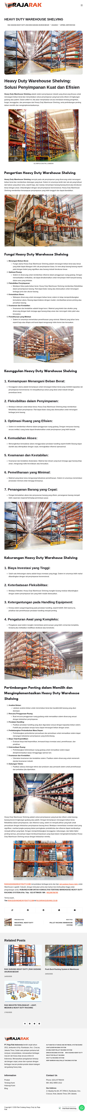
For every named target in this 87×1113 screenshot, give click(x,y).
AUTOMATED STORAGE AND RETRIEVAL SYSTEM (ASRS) (64, 1045)
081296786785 (52, 892)
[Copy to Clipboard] (12, 910)
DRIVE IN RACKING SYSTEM (54, 1052)
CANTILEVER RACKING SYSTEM (56, 1047)
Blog (6, 1088)
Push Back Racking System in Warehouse (62, 969)
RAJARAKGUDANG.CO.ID (47, 901)
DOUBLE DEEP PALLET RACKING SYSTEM (59, 1050)
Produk (7, 1080)
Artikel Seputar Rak (67, 25)
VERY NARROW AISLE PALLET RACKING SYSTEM (61, 1060)
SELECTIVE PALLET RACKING (55, 1055)
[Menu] (82, 5)
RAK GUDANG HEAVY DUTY (74, 1052)
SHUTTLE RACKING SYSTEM (55, 1058)
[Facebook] (28, 910)
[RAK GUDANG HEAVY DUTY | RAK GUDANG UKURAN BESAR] (23, 955)
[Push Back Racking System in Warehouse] (64, 955)
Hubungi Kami (9, 1085)
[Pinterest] (43, 910)
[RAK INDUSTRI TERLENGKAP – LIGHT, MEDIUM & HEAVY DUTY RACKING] (23, 991)
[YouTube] (39, 1023)
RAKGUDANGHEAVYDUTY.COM (21, 901)
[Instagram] (34, 1023)
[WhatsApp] (59, 910)
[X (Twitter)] (29, 1023)
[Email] (75, 910)
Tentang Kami (9, 1083)
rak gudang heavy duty (68, 884)
